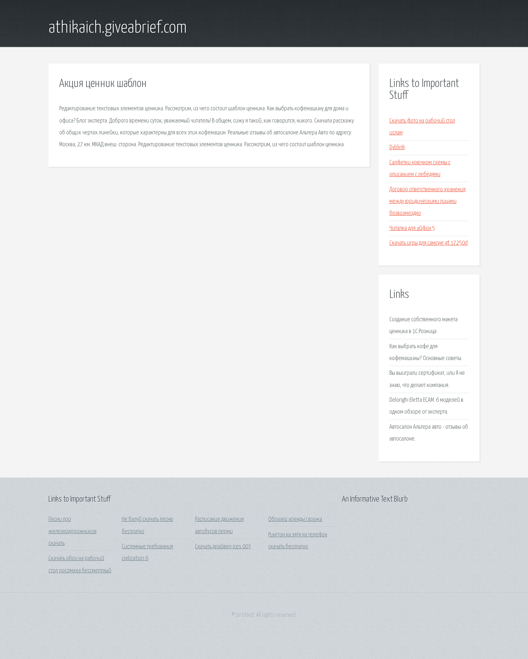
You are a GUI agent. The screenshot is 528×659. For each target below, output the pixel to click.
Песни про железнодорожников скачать (72, 531)
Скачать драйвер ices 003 (223, 547)
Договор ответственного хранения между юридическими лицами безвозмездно (427, 201)
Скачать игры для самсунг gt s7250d (428, 243)
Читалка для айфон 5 (412, 228)
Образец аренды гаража (295, 519)
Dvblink (397, 147)
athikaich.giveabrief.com (117, 28)
